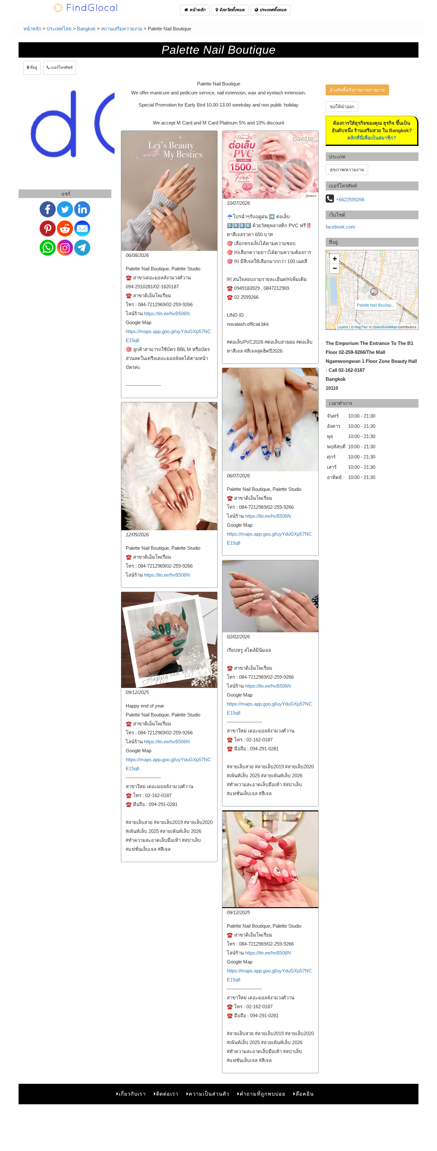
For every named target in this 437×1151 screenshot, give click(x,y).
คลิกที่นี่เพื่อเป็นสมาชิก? (371, 137)
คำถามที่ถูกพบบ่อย (262, 1094)
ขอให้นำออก (342, 106)
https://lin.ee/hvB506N (167, 313)
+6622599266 (350, 199)
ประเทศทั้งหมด (272, 9)
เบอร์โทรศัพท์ (61, 67)
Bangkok (86, 28)
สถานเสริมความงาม (121, 28)
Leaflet (343, 326)
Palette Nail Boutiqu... (375, 305)
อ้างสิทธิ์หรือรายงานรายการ (357, 89)
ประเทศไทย (59, 28)
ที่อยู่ (33, 67)
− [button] (335, 268)
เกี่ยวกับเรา (132, 1094)
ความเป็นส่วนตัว (209, 1094)
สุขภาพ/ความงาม (347, 169)
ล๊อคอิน (305, 1094)
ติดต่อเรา (167, 1094)
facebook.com (340, 226)
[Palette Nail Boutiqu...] (374, 292)
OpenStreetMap (384, 326)
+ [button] (335, 259)
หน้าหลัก (196, 9)
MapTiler (361, 326)
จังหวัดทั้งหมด (231, 9)
